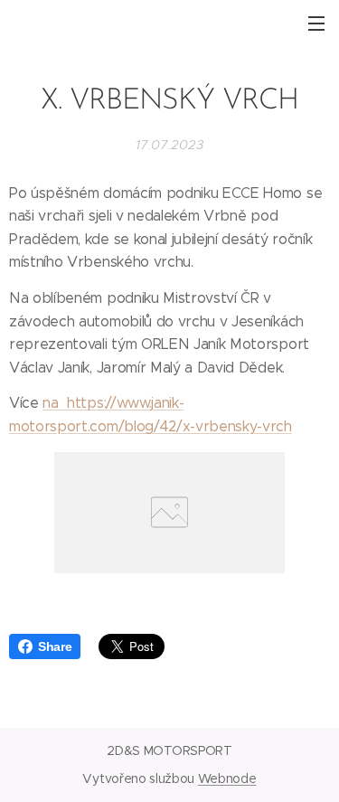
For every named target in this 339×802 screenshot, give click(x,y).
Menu (316, 23)
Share (54, 646)
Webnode (227, 778)
